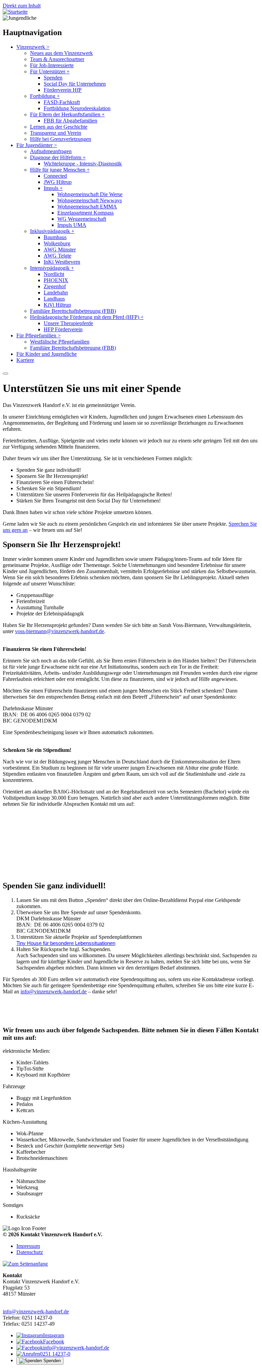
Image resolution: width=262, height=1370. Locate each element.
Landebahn (56, 292)
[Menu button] (5, 374)
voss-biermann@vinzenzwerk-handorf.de (59, 631)
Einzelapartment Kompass (85, 213)
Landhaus (54, 299)
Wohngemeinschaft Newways (89, 200)
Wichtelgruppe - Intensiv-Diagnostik (83, 163)
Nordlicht (54, 274)
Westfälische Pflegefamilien (59, 342)
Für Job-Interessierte (52, 65)
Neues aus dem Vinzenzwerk (61, 53)
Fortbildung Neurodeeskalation (77, 108)
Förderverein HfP (63, 90)
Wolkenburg (57, 243)
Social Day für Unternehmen (75, 84)
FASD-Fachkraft (62, 102)
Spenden (53, 78)
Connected (55, 176)
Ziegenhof (55, 286)
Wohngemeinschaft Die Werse (89, 194)
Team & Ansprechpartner (57, 59)
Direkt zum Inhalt (22, 6)
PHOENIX (56, 280)
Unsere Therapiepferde (68, 323)
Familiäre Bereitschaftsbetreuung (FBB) (73, 311)
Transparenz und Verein (55, 133)
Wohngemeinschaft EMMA (87, 206)
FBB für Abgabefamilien (70, 120)
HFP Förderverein (63, 329)
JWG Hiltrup (58, 182)
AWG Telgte (57, 256)
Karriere (25, 360)
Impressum (28, 1246)
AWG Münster (60, 249)
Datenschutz (29, 1252)
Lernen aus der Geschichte (58, 127)
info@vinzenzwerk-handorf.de (53, 991)
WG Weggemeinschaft (81, 219)
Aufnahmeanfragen (51, 151)
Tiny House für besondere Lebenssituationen (65, 943)
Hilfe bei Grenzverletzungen (60, 139)
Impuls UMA (71, 225)
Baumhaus (55, 237)
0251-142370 (17, 859)
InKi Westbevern (62, 262)
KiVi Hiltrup (57, 305)
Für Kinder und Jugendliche (46, 354)
